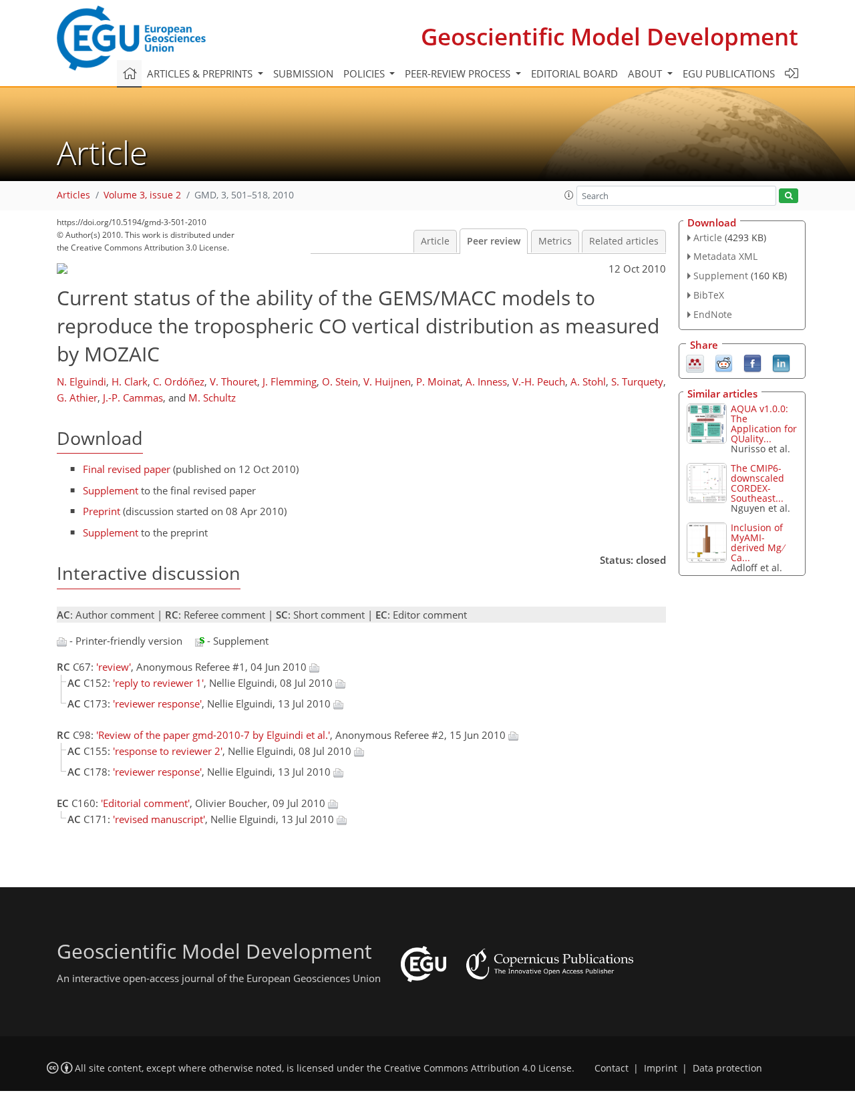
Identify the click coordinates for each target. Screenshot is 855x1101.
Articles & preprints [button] (201, 73)
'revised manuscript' (159, 819)
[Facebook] (752, 362)
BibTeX (708, 295)
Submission (303, 73)
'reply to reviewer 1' (158, 682)
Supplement (110, 490)
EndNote (712, 314)
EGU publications (729, 73)
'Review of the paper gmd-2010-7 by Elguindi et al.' (213, 735)
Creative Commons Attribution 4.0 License (478, 1068)
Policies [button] (365, 73)
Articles (73, 195)
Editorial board (574, 73)
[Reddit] (724, 362)
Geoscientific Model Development (609, 36)
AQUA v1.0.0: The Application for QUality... (764, 423)
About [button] (646, 73)
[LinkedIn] (781, 362)
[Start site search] (788, 196)
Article (435, 241)
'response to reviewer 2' (167, 751)
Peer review (493, 241)
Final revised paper (126, 469)
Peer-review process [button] (459, 73)
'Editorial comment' (145, 803)
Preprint (101, 511)
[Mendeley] (695, 362)
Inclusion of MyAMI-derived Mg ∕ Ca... (758, 542)
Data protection (727, 1068)
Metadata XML (725, 256)
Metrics (555, 241)
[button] (569, 195)
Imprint (660, 1068)
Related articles (624, 241)
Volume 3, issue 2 (142, 195)
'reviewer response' (157, 703)
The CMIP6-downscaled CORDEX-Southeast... (757, 483)
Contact (611, 1068)
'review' (113, 666)
